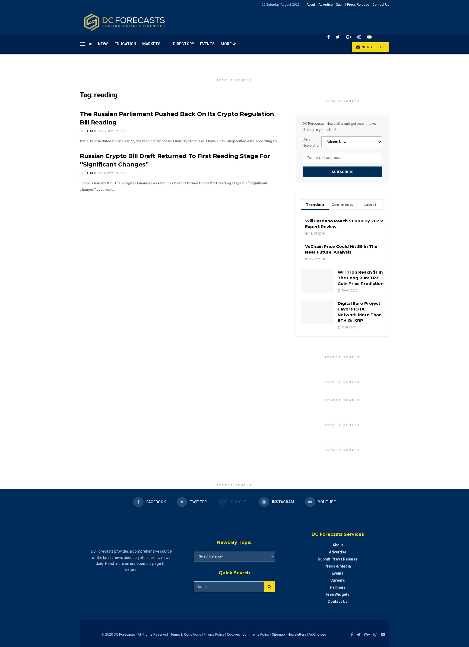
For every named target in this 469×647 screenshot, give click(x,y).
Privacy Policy (214, 634)
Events (207, 44)
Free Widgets (338, 594)
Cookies (233, 634)
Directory (183, 44)
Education (125, 44)
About (310, 5)
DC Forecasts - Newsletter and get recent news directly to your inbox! (339, 126)
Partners (338, 587)
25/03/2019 (109, 131)
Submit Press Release (352, 5)
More (226, 44)
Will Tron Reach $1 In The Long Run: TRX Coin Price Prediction (361, 278)
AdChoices (317, 634)
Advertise (325, 5)
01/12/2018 (109, 173)
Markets (151, 44)
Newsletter (373, 47)
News (103, 44)
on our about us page (143, 563)
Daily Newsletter (311, 142)
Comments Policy (256, 634)
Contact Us (380, 5)
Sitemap (278, 634)
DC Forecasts (124, 634)
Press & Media (337, 566)
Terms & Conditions (186, 634)
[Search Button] (269, 586)
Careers (337, 580)
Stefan (90, 131)
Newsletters (296, 634)
